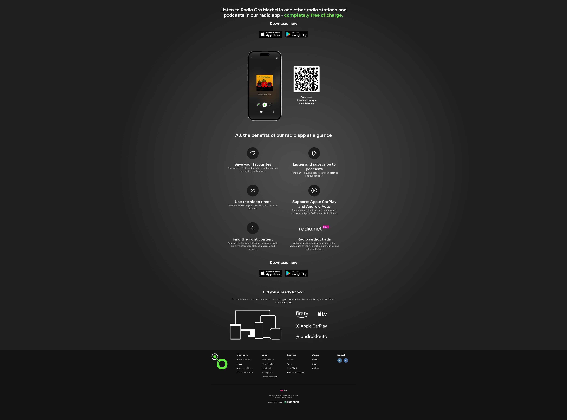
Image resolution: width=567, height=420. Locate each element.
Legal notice (267, 368)
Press (239, 364)
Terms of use (268, 360)
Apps (289, 364)
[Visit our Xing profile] (346, 360)
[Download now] (270, 34)
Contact (290, 360)
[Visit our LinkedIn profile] (339, 360)
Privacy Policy (268, 364)
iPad (314, 364)
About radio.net (244, 360)
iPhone (315, 360)
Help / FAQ (292, 368)
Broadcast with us (245, 373)
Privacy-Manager (269, 377)
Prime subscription (295, 373)
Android (315, 368)
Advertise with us (244, 368)
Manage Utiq (267, 373)
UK (285, 391)
